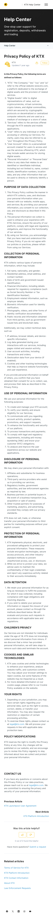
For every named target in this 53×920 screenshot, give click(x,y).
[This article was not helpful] (30, 834)
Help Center (9, 45)
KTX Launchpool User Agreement (20, 805)
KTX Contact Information (16, 878)
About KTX (9, 883)
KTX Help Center (32, 4)
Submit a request (37, 847)
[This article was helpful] (22, 834)
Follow (44, 63)
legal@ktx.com (17, 724)
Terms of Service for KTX (16, 867)
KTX (14, 62)
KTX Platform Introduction (36, 816)
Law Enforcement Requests (17, 888)
